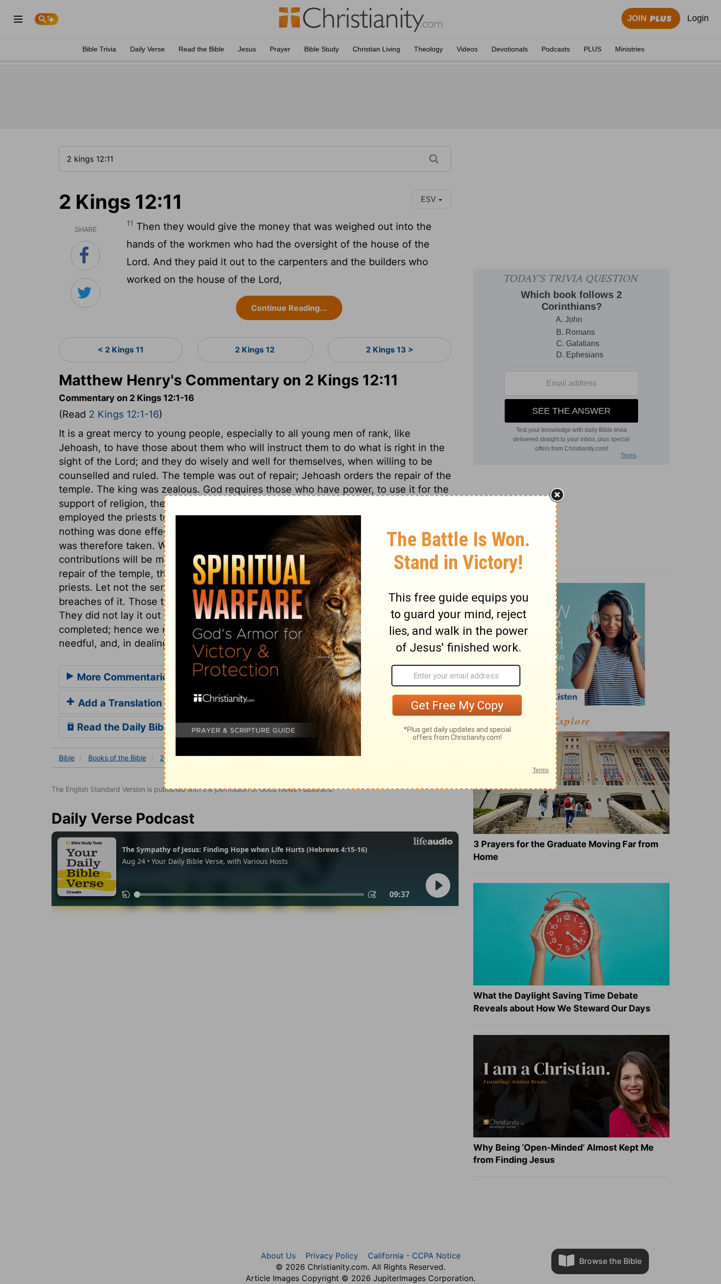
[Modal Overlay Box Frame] (360, 642)
